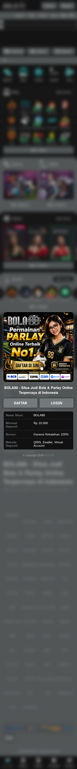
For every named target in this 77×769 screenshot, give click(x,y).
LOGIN (56, 403)
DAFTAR (20, 403)
